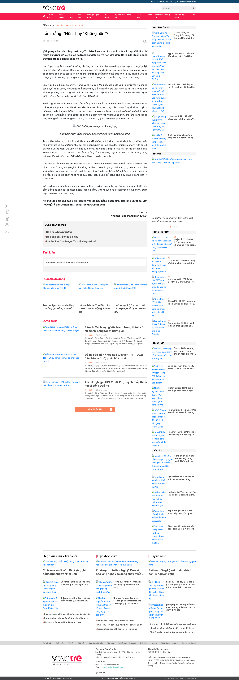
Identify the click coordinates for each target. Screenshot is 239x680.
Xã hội (71, 16)
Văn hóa (107, 16)
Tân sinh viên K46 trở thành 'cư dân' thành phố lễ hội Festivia (181, 324)
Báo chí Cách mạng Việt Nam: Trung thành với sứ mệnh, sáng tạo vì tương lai (114, 329)
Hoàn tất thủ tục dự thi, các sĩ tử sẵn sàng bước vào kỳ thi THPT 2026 (182, 433)
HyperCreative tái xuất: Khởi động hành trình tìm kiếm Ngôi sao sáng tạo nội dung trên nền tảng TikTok (181, 55)
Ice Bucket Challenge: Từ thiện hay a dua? (71, 241)
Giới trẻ (80, 16)
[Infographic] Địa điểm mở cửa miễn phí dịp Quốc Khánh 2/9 (75, 599)
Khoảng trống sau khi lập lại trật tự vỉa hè (117, 629)
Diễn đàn (139, 16)
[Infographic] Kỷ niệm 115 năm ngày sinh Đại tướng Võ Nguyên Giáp (181, 117)
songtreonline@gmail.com (162, 1)
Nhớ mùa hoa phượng (59, 232)
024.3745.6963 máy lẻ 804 (186, 1)
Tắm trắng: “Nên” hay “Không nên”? (70, 25)
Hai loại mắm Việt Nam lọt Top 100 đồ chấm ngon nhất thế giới (182, 493)
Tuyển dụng (56, 678)
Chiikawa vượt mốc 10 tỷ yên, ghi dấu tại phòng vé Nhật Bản (64, 572)
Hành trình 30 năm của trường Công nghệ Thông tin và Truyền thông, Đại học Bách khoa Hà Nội (184, 458)
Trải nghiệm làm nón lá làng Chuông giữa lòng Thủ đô (58, 307)
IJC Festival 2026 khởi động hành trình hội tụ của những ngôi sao (181, 262)
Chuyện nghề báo (93, 16)
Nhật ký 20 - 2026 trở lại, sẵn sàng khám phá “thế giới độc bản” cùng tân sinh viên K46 (184, 242)
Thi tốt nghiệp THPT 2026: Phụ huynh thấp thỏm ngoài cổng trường (116, 383)
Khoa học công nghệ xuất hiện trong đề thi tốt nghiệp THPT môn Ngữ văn (172, 628)
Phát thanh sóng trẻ (162, 16)
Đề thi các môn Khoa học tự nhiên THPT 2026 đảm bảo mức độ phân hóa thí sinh (114, 356)
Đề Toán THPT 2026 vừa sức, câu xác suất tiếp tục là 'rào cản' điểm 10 (172, 624)
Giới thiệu (61, 16)
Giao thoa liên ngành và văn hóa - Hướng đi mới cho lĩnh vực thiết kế (181, 527)
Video (149, 15)
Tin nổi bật (50, 16)
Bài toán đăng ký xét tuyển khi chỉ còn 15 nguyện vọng (170, 572)
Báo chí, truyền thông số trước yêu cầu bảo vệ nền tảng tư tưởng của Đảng (66, 614)
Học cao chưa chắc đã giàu (62, 236)
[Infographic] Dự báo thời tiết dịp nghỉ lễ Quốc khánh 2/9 (130, 308)
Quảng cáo (67, 678)
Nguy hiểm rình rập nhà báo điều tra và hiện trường (181, 478)
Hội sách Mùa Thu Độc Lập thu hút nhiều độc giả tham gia (94, 308)
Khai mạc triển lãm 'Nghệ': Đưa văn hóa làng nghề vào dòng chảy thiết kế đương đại (118, 572)
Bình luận (49, 252)
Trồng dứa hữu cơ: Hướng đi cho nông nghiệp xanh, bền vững (127, 584)
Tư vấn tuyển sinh (181, 16)
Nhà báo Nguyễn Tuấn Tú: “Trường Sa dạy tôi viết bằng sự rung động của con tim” (127, 601)
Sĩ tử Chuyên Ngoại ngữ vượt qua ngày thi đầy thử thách (172, 632)
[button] (170, 226)
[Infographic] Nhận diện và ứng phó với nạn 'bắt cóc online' (67, 618)
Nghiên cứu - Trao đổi (123, 16)
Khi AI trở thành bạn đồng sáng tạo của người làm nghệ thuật (182, 136)
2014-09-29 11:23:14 (50, 41)
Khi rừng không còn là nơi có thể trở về (62, 622)
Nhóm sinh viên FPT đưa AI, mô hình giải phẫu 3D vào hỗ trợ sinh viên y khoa (181, 280)
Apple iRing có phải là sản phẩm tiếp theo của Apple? (181, 512)
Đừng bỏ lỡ (50, 321)
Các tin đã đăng (54, 279)
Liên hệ (46, 678)
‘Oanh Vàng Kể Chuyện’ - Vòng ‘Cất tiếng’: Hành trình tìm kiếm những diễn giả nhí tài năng (184, 35)
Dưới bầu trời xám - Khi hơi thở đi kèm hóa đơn (119, 625)
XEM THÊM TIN (95, 409)
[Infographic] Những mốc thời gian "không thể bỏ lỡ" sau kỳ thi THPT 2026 (180, 607)
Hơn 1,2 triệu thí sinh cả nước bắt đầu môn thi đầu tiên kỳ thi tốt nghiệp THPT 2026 (182, 411)
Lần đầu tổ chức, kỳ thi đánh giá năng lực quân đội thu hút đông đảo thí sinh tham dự (180, 584)
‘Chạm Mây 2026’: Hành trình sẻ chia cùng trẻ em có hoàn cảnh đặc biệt (182, 302)
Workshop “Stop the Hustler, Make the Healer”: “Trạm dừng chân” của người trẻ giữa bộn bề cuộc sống (119, 621)
